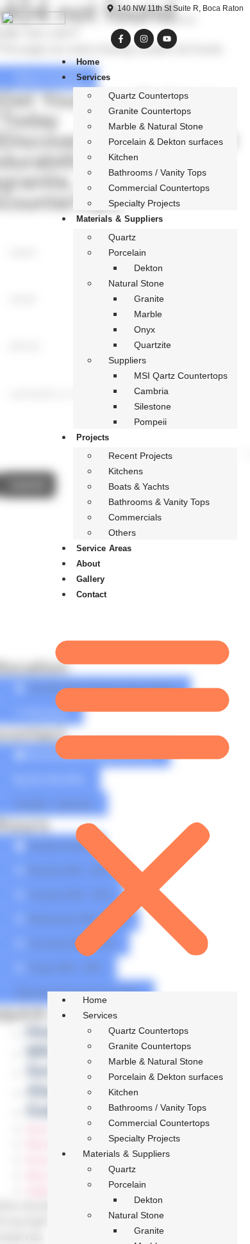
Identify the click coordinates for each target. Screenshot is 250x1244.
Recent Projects (140, 456)
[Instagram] (144, 39)
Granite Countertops (149, 111)
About (88, 563)
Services (93, 77)
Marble (148, 314)
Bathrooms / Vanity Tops (157, 172)
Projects (92, 437)
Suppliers (127, 360)
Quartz (122, 237)
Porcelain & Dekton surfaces (165, 142)
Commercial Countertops (159, 188)
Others (122, 532)
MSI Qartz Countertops (181, 375)
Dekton (148, 268)
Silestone (152, 406)
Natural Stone (136, 283)
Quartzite (152, 345)
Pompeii (150, 422)
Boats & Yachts (138, 486)
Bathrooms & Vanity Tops (159, 502)
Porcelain (127, 252)
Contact (91, 594)
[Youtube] (167, 39)
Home (87, 62)
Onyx (144, 329)
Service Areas (103, 548)
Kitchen (123, 157)
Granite (149, 299)
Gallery (90, 579)
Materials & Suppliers (119, 219)
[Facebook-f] (121, 39)
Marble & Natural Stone (155, 126)
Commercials (135, 517)
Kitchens (125, 471)
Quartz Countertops (148, 95)
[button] (142, 794)
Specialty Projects (144, 203)
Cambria (151, 391)
